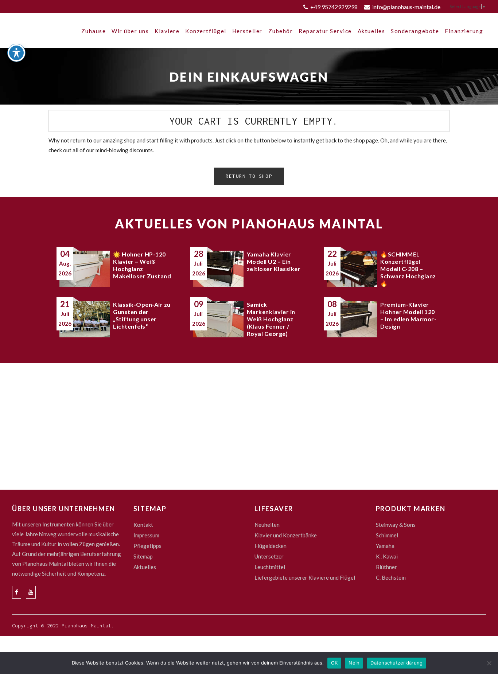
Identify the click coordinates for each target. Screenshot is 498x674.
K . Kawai (387, 556)
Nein (354, 663)
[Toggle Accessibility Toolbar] (16, 53)
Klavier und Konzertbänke (285, 535)
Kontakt (143, 524)
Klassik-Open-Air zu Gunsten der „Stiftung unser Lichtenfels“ (142, 315)
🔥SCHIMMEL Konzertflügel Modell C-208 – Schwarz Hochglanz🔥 (408, 269)
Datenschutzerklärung (396, 663)
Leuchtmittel (269, 567)
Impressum (146, 535)
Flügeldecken (270, 545)
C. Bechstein (391, 577)
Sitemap (143, 556)
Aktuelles (144, 567)
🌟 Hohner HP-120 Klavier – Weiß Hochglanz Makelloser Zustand (142, 265)
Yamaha (385, 545)
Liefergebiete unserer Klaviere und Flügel (304, 577)
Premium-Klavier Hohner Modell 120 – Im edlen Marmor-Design (408, 315)
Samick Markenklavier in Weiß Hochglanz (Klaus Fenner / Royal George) (271, 319)
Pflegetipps (147, 545)
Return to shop (249, 176)
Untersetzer (269, 556)
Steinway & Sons (396, 524)
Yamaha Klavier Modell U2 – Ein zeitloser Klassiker (274, 261)
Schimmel (387, 535)
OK (334, 663)
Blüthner (386, 567)
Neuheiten (267, 524)
